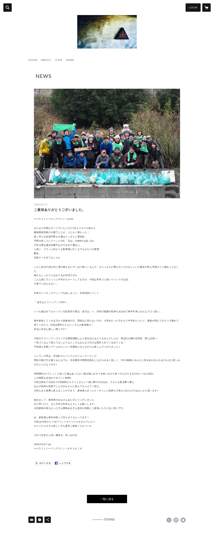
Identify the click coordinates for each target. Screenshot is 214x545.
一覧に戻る (107, 498)
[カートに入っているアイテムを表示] (206, 7)
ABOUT (46, 59)
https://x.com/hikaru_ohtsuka (169, 520)
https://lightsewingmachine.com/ (183, 520)
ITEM (58, 59)
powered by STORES (103, 519)
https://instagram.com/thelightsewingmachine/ (176, 520)
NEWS (70, 59)
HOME (33, 59)
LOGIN (193, 7)
